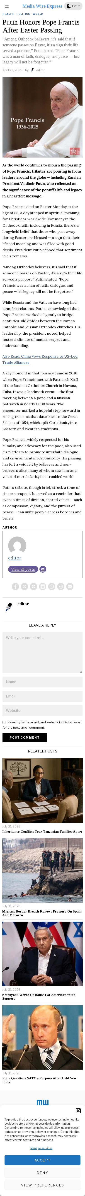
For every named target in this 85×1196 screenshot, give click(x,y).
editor (40, 70)
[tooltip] (15, 586)
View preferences (42, 1185)
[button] (78, 1110)
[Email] (42, 569)
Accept (42, 1160)
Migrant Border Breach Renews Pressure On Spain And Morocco (41, 913)
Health (8, 14)
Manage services (41, 1148)
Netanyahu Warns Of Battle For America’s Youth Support (38, 996)
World (38, 14)
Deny (42, 1173)
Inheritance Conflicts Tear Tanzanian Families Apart (42, 831)
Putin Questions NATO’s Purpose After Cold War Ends (39, 1080)
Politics (23, 14)
